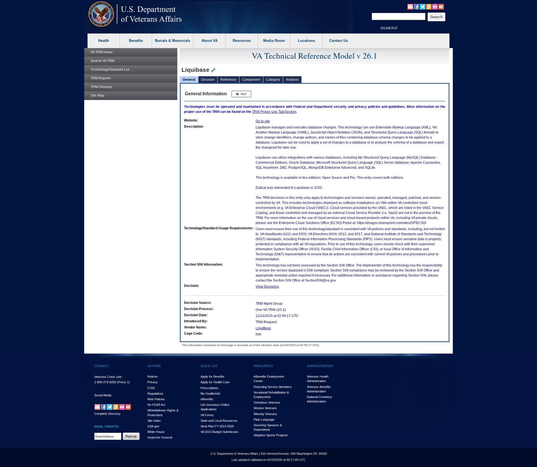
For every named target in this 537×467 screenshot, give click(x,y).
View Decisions (267, 287)
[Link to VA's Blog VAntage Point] (429, 6)
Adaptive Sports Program (271, 435)
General (189, 80)
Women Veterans (265, 408)
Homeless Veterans (267, 402)
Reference (228, 80)
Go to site (263, 121)
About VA (209, 41)
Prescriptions (209, 388)
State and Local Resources (219, 420)
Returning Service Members (273, 387)
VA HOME (154, 366)
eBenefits (207, 399)
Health (103, 41)
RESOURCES (263, 366)
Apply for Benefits (212, 376)
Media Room (274, 41)
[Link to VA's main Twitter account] (423, 6)
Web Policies (156, 399)
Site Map (97, 95)
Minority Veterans (265, 414)
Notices (152, 376)
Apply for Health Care (215, 382)
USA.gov (153, 426)
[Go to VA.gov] (135, 14)
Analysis (292, 80)
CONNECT (102, 366)
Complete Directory (107, 413)
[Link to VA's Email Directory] (410, 6)
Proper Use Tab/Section (274, 112)
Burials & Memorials (172, 41)
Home (102, 52)
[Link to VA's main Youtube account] (441, 6)
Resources (242, 41)
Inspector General (159, 437)
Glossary (101, 87)
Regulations (155, 393)
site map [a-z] (388, 27)
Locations (306, 41)
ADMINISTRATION (320, 366)
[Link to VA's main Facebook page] (416, 6)
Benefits (136, 41)
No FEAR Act (156, 404)
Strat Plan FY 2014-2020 (217, 426)
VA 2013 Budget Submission (219, 431)
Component (251, 80)
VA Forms (207, 415)
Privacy (152, 382)
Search (102, 61)
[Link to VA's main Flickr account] (435, 6)
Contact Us (338, 41)
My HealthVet (210, 393)
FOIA (151, 388)
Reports (101, 78)
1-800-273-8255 (105, 382)
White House (156, 431)
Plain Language (264, 419)
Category (273, 80)
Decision (208, 80)
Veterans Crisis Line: (108, 376)
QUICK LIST (209, 366)
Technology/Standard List (110, 70)
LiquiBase (263, 328)
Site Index (154, 420)
